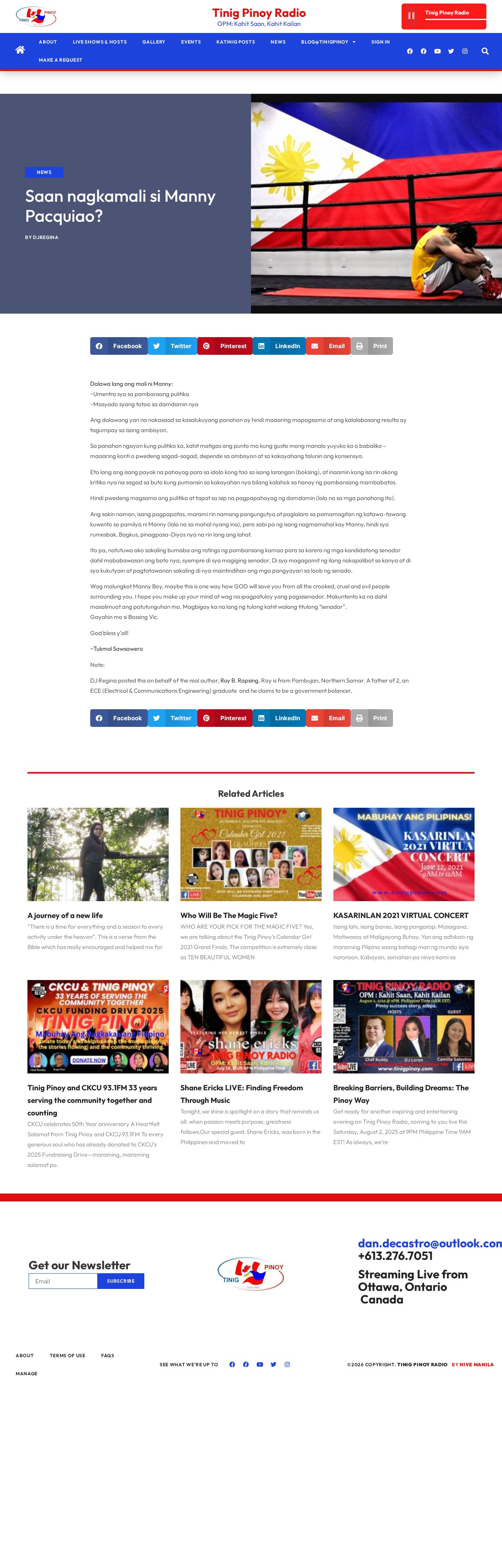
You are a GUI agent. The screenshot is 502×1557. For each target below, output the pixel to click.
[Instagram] (465, 51)
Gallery (154, 42)
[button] (485, 51)
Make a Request (61, 60)
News (278, 42)
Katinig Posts (235, 42)
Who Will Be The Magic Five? (228, 915)
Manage (27, 1373)
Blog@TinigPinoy (325, 42)
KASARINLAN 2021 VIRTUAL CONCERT (401, 915)
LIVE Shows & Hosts (100, 42)
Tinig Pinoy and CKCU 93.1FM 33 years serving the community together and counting (92, 1100)
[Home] (20, 50)
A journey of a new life (65, 915)
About (48, 42)
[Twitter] (451, 51)
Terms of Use (67, 1355)
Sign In (380, 42)
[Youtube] (438, 51)
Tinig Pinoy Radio (259, 12)
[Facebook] (410, 51)
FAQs (108, 1355)
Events (191, 42)
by (473, 1364)
